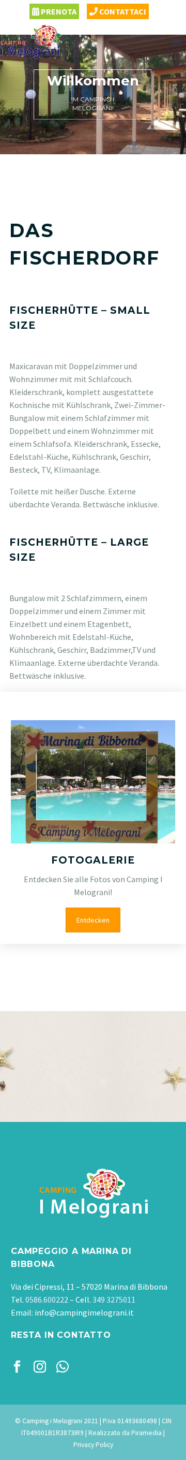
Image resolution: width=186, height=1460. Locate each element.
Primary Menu (176, 42)
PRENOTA (57, 11)
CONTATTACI (122, 11)
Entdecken (93, 920)
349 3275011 (113, 1299)
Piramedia (146, 1432)
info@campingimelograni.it (84, 1312)
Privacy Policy (93, 1444)
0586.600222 (46, 1299)
